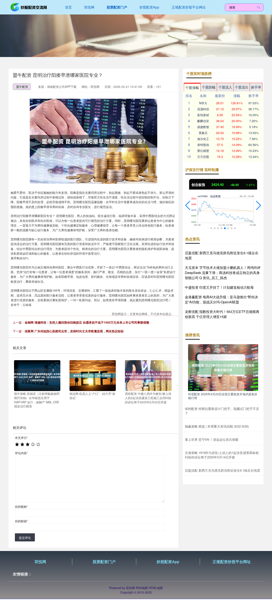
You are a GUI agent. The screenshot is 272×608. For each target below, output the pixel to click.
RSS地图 (142, 588)
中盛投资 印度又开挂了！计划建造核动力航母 (219, 287)
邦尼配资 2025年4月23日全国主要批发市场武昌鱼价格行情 (222, 396)
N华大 (203, 103)
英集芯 (203, 133)
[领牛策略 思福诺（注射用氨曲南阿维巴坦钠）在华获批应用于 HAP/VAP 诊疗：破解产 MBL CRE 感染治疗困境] (37, 375)
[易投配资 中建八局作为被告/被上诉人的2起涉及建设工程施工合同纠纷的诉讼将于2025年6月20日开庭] (148, 375)
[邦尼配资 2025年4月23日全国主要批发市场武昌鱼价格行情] (223, 367)
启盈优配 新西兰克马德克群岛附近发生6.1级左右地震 (222, 470)
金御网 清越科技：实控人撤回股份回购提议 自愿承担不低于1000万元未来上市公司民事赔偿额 (87, 322)
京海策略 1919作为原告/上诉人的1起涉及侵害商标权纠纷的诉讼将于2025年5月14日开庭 (222, 454)
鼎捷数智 (203, 127)
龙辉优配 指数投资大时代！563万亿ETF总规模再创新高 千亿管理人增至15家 (222, 314)
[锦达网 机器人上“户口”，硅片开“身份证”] (92, 375)
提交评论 (25, 537)
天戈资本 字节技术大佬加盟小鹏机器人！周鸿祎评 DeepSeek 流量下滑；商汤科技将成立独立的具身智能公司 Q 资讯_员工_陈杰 (223, 272)
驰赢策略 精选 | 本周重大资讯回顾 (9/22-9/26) (217, 426)
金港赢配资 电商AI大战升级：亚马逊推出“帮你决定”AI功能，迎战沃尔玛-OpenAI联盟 (221, 299)
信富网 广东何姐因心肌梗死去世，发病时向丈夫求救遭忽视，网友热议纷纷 (74, 331)
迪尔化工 (203, 139)
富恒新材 (203, 115)
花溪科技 (203, 109)
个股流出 (241, 87)
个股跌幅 (208, 87)
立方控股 (203, 156)
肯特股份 (203, 145)
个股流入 (225, 87)
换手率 (256, 87)
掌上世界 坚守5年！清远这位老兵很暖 (211, 439)
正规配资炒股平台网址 (189, 7)
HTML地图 (156, 588)
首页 (68, 7)
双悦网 (89, 7)
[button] (188, 205)
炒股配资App (149, 7)
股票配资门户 (117, 7)
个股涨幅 (192, 87)
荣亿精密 (203, 150)
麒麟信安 (203, 121)
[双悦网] (29, 7)
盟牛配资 (22, 86)
